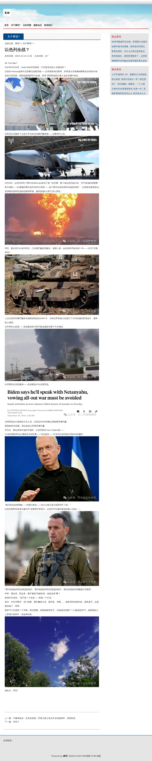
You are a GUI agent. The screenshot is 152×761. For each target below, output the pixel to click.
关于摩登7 (15, 25)
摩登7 (17, 43)
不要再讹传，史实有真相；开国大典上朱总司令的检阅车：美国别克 (44, 718)
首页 (6, 25)
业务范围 (27, 25)
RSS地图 (86, 756)
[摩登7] (7, 15)
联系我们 (48, 25)
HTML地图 (96, 756)
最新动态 (38, 25)
